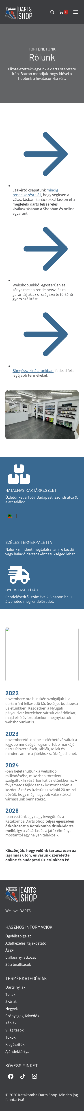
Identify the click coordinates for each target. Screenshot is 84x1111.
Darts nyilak (15, 987)
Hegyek (11, 1008)
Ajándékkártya (17, 1051)
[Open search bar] (52, 12)
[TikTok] (22, 1076)
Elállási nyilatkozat (20, 957)
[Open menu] (77, 12)
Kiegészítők (14, 1044)
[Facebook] (10, 1076)
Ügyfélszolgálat (18, 936)
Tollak (10, 994)
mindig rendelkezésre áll (35, 192)
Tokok (10, 1037)
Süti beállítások (18, 964)
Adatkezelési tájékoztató (25, 943)
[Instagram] (34, 1076)
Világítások (14, 1030)
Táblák (10, 1023)
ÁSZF (9, 950)
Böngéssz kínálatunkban (33, 370)
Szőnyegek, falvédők (22, 1015)
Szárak (11, 1001)
